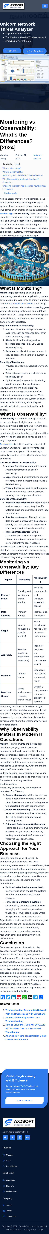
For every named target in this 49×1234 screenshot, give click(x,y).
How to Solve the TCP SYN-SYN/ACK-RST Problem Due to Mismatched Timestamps (25, 1028)
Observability (7, 444)
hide (17, 164)
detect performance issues (19, 303)
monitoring (6, 213)
